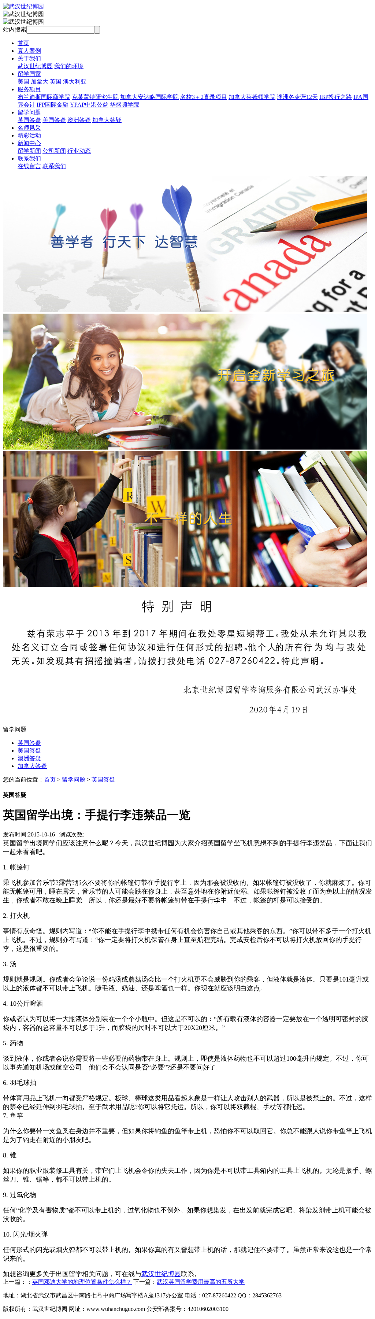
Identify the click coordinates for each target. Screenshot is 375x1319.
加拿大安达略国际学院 (149, 97)
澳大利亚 (74, 81)
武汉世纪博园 (35, 66)
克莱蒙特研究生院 (95, 97)
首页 (23, 43)
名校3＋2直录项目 (203, 97)
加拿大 (39, 81)
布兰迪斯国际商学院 (44, 97)
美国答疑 (54, 120)
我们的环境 (68, 66)
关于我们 (29, 58)
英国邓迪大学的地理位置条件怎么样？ (82, 1282)
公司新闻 (54, 151)
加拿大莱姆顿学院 (252, 97)
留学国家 (29, 74)
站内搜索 (14, 29)
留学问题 (29, 112)
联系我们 (29, 158)
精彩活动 (29, 135)
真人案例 (29, 51)
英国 (56, 81)
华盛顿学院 (124, 104)
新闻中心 (29, 143)
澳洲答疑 (79, 120)
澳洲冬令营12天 (297, 97)
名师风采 (29, 128)
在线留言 (29, 166)
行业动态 (79, 151)
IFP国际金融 (52, 104)
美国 (23, 81)
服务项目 (29, 89)
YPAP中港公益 (89, 104)
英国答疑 (29, 120)
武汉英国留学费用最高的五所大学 (201, 1282)
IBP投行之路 (335, 97)
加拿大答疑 (107, 120)
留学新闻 (29, 151)
